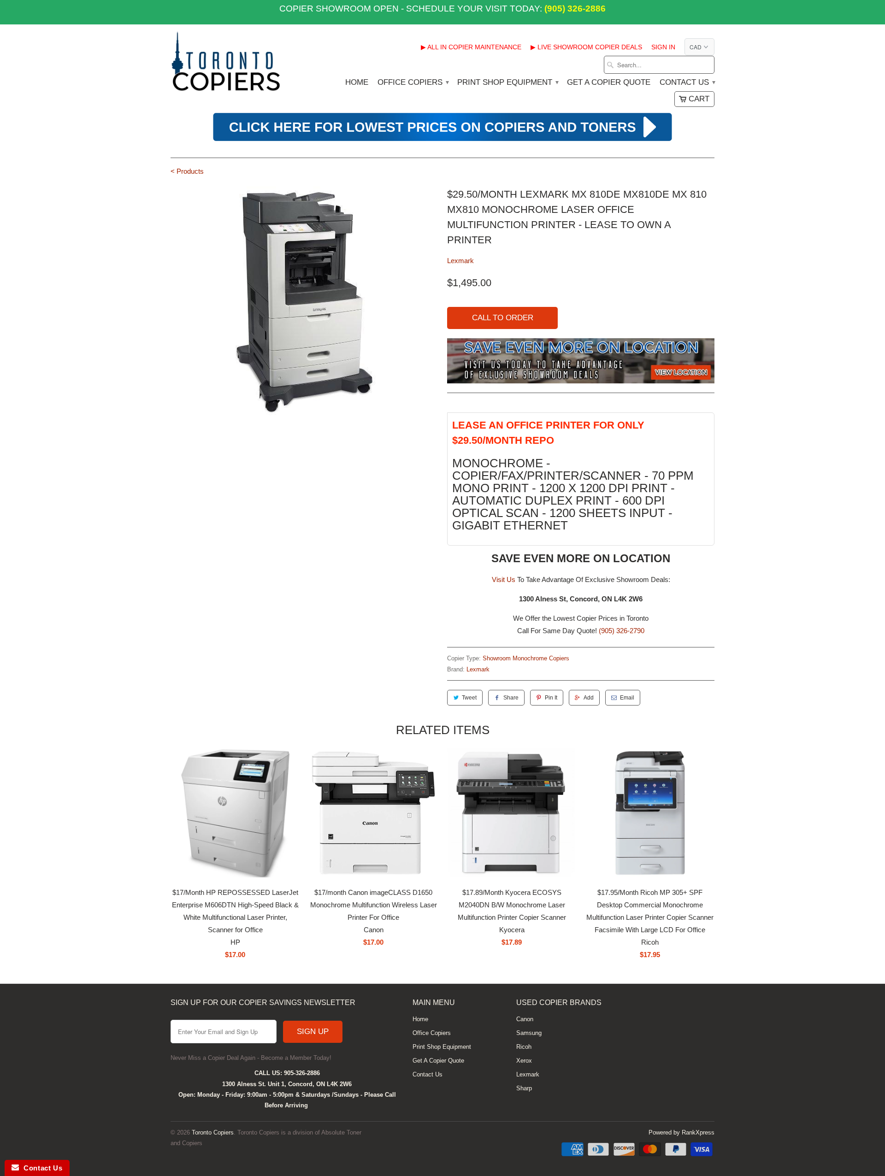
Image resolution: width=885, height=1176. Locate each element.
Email (627, 697)
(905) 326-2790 (621, 631)
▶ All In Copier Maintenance (471, 47)
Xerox (524, 1060)
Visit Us (503, 579)
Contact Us (687, 82)
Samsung (529, 1032)
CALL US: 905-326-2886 (287, 1073)
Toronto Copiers (213, 1132)
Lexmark (460, 261)
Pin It (551, 697)
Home (356, 82)
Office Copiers (413, 82)
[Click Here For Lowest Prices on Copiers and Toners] (442, 140)
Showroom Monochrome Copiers (526, 658)
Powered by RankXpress (681, 1132)
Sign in (663, 47)
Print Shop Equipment (507, 82)
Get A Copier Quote (608, 82)
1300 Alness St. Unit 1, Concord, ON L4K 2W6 (287, 1084)
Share (511, 697)
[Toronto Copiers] (226, 64)
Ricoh (523, 1046)
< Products (187, 171)
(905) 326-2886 (574, 8)
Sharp (524, 1088)
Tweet (469, 697)
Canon (524, 1019)
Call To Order (502, 317)
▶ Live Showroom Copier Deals (586, 47)
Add (589, 697)
